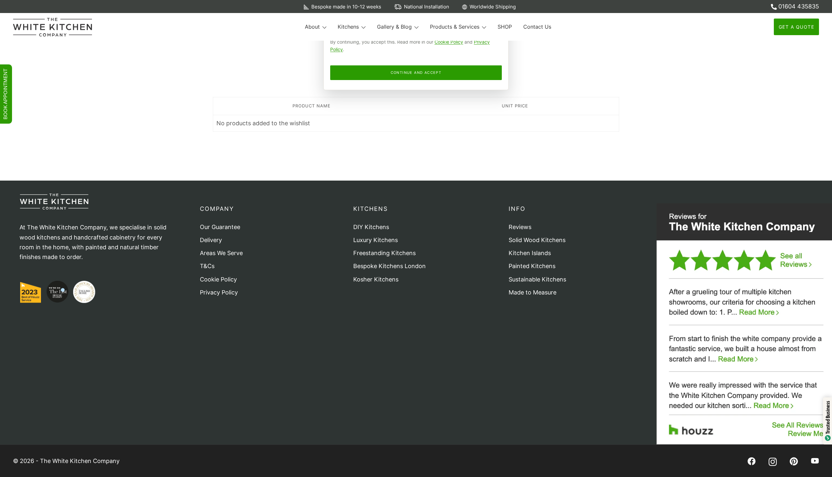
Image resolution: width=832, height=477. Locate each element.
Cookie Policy (449, 42)
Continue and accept (416, 72)
